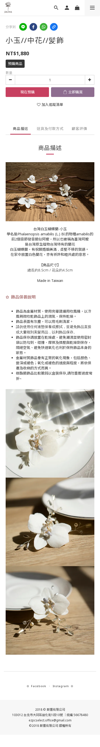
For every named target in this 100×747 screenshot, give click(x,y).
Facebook (38, 686)
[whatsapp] (43, 27)
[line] (23, 27)
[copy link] (54, 27)
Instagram (61, 686)
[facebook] (33, 27)
